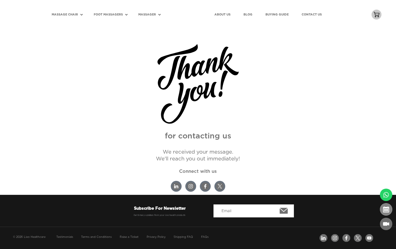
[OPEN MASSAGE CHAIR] (82, 15)
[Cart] (376, 14)
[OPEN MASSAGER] (159, 15)
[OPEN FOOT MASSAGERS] (126, 15)
